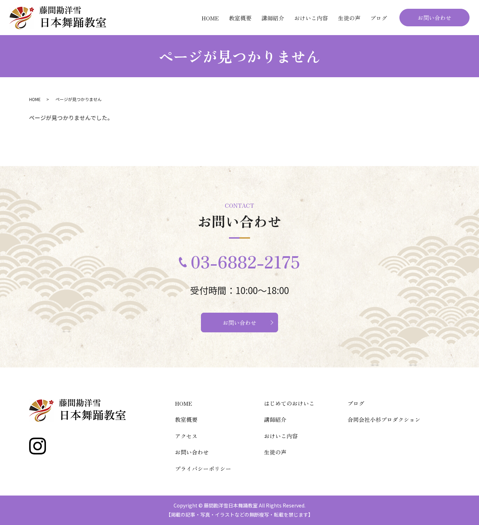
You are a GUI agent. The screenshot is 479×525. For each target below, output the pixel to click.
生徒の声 (349, 18)
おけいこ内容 (311, 18)
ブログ (378, 18)
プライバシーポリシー (203, 468)
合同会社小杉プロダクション (384, 419)
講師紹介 (273, 18)
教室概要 (240, 18)
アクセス (186, 436)
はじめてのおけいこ (289, 403)
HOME (210, 18)
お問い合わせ (434, 17)
